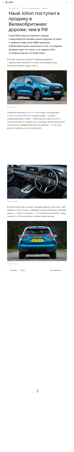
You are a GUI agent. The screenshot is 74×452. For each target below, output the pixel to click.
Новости (45, 8)
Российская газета (34, 8)
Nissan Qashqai (15, 116)
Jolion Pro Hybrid (33, 113)
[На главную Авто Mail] (10, 2)
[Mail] (6, 2)
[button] (37, 87)
